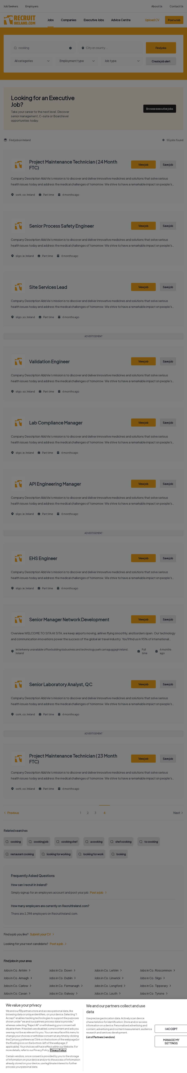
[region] (93, 1036)
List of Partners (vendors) (100, 1037)
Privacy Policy (58, 1050)
